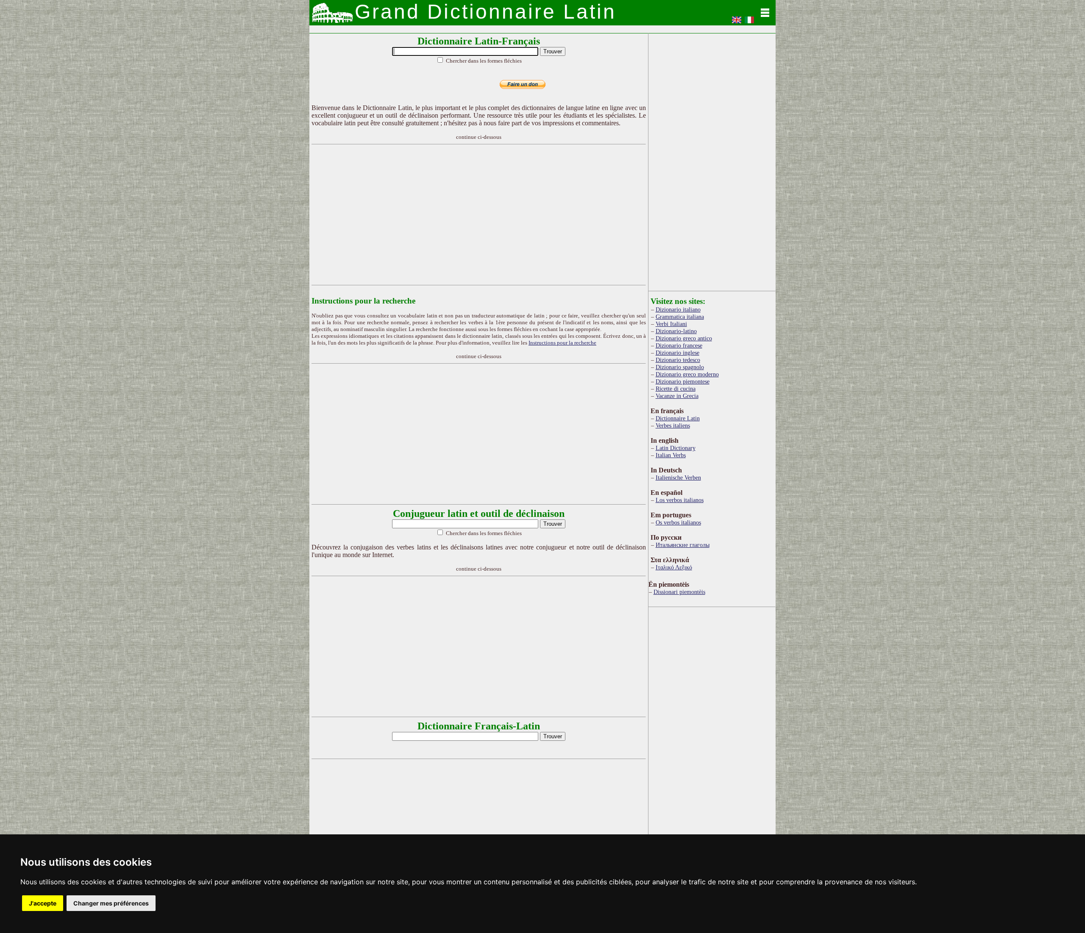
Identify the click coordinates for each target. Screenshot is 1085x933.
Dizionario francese (679, 345)
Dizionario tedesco (678, 359)
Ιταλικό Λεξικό (674, 567)
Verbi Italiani (671, 323)
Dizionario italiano (678, 309)
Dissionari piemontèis (679, 591)
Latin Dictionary (676, 447)
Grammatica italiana (680, 316)
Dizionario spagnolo (680, 367)
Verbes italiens (673, 425)
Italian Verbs (671, 455)
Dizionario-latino (676, 331)
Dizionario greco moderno (687, 374)
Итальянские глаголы (682, 544)
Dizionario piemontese (682, 381)
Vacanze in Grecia (677, 395)
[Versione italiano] (749, 22)
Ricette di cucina (676, 388)
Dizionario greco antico (684, 338)
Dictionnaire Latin (678, 418)
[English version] (737, 22)
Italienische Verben (678, 477)
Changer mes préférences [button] (111, 903)
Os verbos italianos (678, 522)
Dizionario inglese (677, 352)
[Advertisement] (479, 214)
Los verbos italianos (680, 500)
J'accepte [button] (42, 903)
